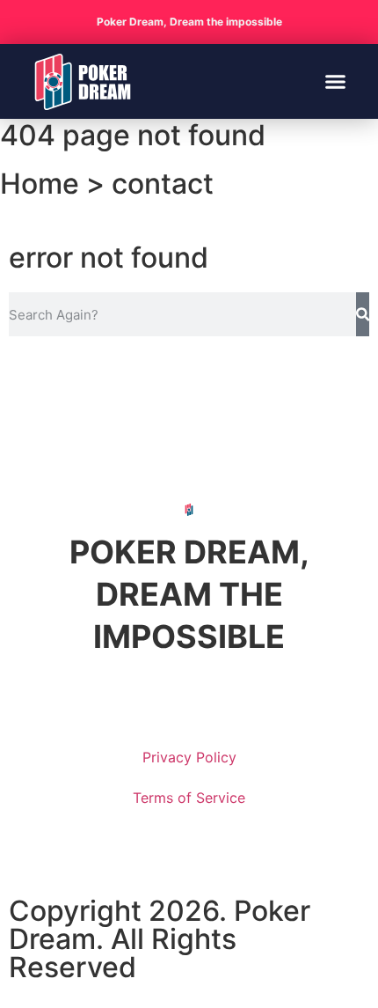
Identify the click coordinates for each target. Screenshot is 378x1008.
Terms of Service (189, 797)
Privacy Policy (189, 757)
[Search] (362, 314)
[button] (336, 82)
